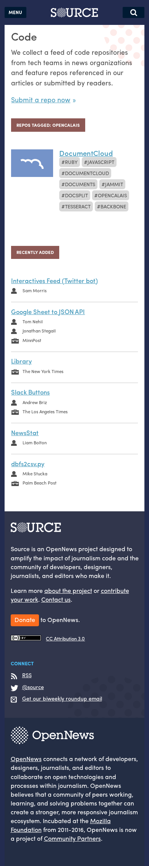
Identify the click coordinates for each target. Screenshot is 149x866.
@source (33, 687)
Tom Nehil (33, 321)
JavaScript (100, 161)
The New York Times (43, 371)
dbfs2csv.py (27, 463)
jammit (114, 184)
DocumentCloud (87, 173)
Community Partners (72, 838)
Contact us (56, 599)
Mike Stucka (35, 473)
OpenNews (26, 758)
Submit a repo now (40, 99)
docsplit (76, 195)
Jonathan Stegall (39, 330)
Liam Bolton (35, 442)
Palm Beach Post (40, 483)
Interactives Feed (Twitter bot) (54, 280)
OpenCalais (112, 195)
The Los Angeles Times (45, 411)
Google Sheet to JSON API (48, 311)
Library (21, 360)
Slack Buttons (30, 391)
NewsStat (25, 432)
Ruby (71, 161)
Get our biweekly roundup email (62, 698)
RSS (27, 675)
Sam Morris (35, 290)
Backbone (113, 206)
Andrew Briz (35, 402)
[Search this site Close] (133, 12)
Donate (25, 619)
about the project (68, 590)
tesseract (78, 206)
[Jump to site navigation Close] (15, 12)
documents (80, 184)
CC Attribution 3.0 (65, 638)
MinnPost (32, 340)
